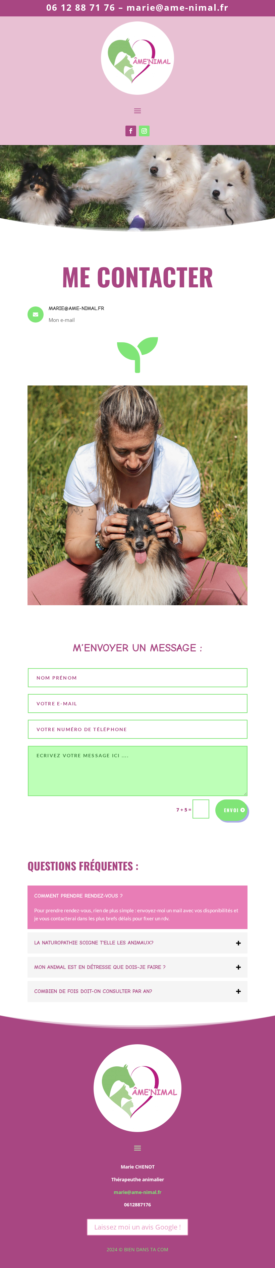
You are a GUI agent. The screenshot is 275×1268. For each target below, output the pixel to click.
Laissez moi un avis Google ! (137, 1226)
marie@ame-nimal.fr (137, 1192)
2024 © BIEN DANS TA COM (137, 1249)
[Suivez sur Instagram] (144, 131)
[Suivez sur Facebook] (130, 131)
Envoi (231, 810)
